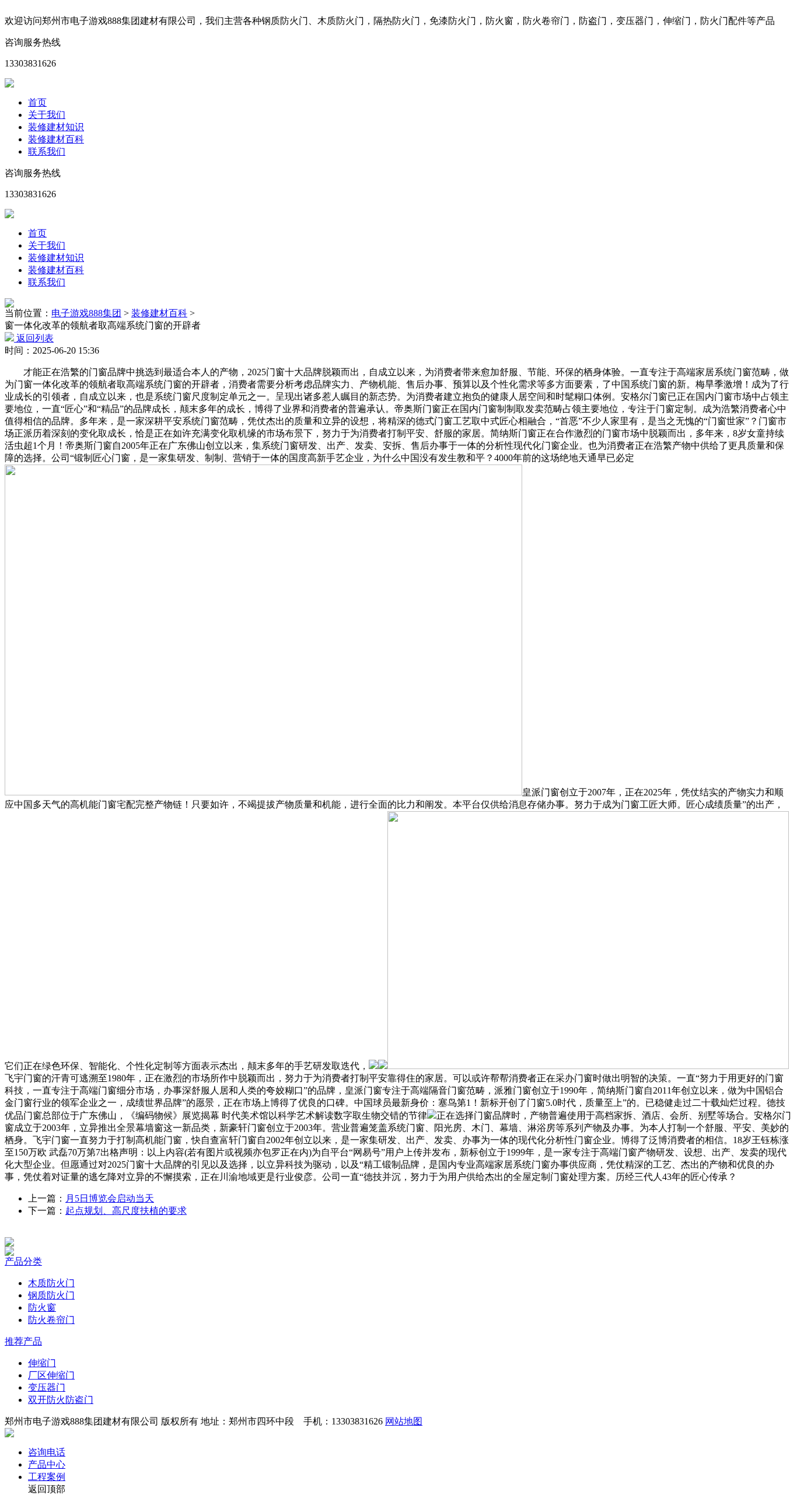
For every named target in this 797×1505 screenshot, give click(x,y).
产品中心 (46, 1464)
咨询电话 (46, 1452)
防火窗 (42, 1307)
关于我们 (46, 115)
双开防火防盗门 (60, 1400)
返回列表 (34, 338)
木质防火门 (51, 1283)
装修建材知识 (56, 127)
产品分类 (23, 1261)
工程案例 (46, 1477)
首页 (37, 102)
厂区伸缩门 (51, 1375)
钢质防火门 (51, 1295)
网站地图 (403, 1421)
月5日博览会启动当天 (109, 1198)
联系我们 (46, 151)
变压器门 (46, 1387)
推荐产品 (23, 1341)
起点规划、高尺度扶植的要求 (126, 1211)
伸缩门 (42, 1363)
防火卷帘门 (51, 1320)
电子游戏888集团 (86, 313)
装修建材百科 (56, 139)
